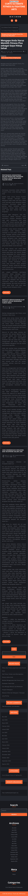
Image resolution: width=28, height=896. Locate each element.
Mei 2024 (4, 735)
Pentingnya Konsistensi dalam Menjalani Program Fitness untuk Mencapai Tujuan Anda (12, 177)
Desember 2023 (6, 751)
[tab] (12, 20)
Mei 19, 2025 (7, 306)
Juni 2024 (4, 732)
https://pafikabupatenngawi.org (10, 792)
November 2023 (6, 754)
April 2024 (4, 738)
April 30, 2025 (6, 51)
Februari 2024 (6, 745)
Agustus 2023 (5, 764)
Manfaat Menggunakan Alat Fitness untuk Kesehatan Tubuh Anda (13, 301)
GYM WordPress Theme (9, 893)
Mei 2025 (4, 716)
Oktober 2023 (5, 757)
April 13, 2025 (7, 183)
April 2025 (4, 719)
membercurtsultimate (17, 51)
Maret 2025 (5, 723)
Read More (7, 293)
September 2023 (6, 760)
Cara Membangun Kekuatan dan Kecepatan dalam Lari (13, 450)
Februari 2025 (6, 726)
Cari (14, 649)
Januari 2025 (5, 729)
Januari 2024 (5, 748)
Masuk (14, 874)
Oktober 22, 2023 (8, 455)
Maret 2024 (5, 742)
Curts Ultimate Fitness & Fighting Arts (14, 6)
